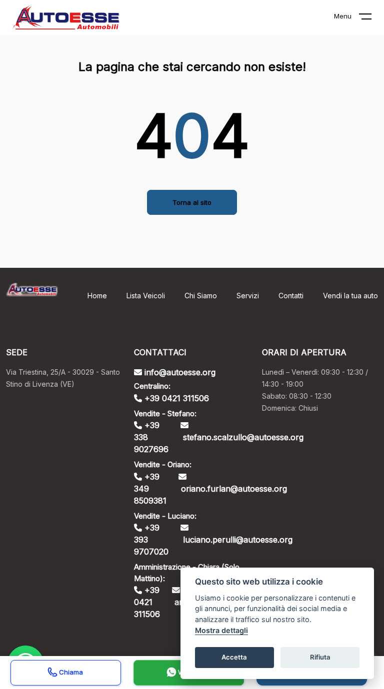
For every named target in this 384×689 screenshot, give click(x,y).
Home (97, 295)
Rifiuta (320, 657)
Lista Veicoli (145, 295)
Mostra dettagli (221, 630)
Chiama (70, 672)
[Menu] (371, 18)
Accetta (234, 657)
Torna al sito (192, 202)
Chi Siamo (200, 295)
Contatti (291, 295)
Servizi (247, 295)
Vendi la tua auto (350, 295)
